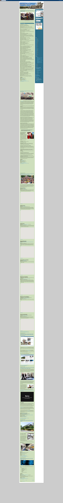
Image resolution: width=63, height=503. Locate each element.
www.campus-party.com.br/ (24, 162)
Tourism (25, 456)
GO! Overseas (37, 73)
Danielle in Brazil (37, 68)
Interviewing (37, 49)
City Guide (22, 365)
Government (37, 48)
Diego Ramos (37, 76)
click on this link (29, 350)
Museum (24, 456)
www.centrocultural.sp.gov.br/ (24, 455)
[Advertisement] (25, 86)
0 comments (26, 331)
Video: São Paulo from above (38, 70)
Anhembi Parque (23, 78)
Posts (36, 20)
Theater (25, 418)
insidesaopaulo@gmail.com (38, 75)
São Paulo (26, 365)
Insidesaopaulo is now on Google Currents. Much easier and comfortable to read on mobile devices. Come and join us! (26, 335)
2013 (36, 56)
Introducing (24, 365)
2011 (36, 64)
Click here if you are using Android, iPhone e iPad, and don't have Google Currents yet (38, 81)
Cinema (22, 418)
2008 (36, 66)
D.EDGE (22, 466)
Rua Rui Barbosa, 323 (24, 260)
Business (22, 81)
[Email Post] (27, 331)
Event (23, 81)
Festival (36, 47)
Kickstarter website (21, 407)
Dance (23, 418)
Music (36, 51)
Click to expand (21, 239)
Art (21, 418)
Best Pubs (36, 40)
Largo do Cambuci (24, 188)
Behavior (36, 38)
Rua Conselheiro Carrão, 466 (25, 315)
